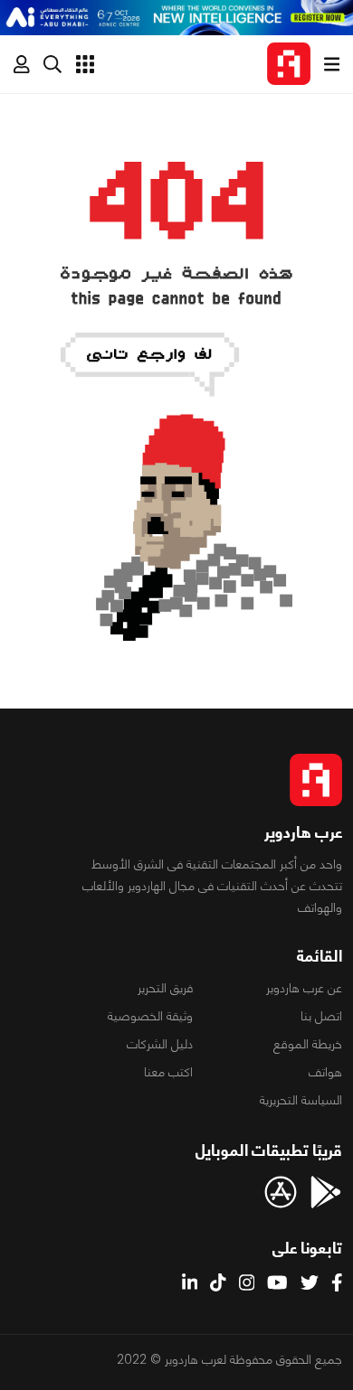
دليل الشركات (160, 1044)
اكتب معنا (168, 1072)
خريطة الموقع (307, 1044)
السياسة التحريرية (301, 1100)
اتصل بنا (321, 1016)
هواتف (325, 1072)
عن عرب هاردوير (304, 988)
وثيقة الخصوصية (150, 1016)
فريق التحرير (165, 988)
